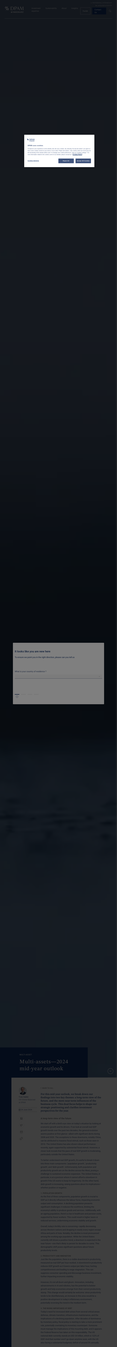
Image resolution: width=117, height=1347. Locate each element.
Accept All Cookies (83, 161)
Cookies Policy (77, 154)
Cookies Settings (33, 160)
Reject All (66, 161)
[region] (59, 151)
